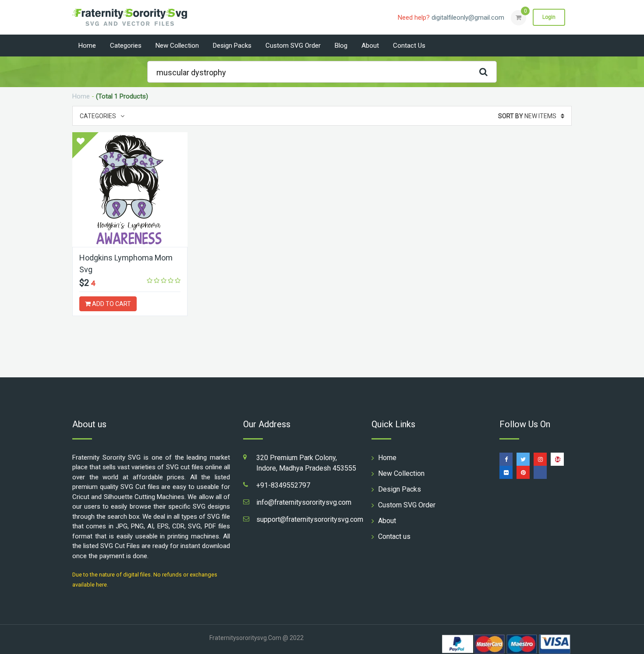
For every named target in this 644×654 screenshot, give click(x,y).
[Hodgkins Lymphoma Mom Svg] (130, 189)
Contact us (409, 45)
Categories (126, 45)
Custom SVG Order (293, 45)
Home (87, 45)
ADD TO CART (111, 303)
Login (549, 17)
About (370, 45)
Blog (341, 45)
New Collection (177, 45)
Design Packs (232, 45)
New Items (527, 116)
